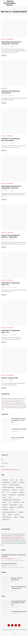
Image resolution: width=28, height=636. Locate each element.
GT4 (8, 492)
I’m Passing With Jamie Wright (18, 429)
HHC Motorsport (12, 494)
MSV (21, 504)
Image (10, 497)
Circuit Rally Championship (8, 487)
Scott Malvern (21, 512)
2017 (12, 480)
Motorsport (5, 504)
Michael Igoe (16, 502)
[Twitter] (12, 625)
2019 (17, 480)
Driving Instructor (6, 489)
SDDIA (4, 514)
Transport (22, 517)
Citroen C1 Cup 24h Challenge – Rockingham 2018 (18, 587)
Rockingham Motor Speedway (9, 512)
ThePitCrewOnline (5, 403)
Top (14, 633)
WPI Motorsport (6, 519)
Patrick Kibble (20, 507)
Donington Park (19, 487)
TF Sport (15, 517)
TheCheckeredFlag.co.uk (17, 401)
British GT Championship (7, 39)
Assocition (14, 482)
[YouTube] (19, 625)
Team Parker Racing (7, 517)
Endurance (14, 489)
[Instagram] (16, 625)
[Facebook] (9, 625)
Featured (21, 489)
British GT (5, 484)
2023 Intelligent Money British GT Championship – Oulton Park (18, 420)
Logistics (4, 502)
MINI (23, 502)
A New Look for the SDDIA (17, 437)
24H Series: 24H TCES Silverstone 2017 (16, 578)
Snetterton (16, 514)
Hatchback (21, 492)
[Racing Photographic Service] (10, 3)
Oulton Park (12, 507)
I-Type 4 (4, 497)
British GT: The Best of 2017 (9, 378)
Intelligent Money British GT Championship (11, 499)
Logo (10, 502)
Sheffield (10, 514)
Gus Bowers (14, 492)
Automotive (4, 88)
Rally (12, 509)
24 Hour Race (5, 480)
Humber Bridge (21, 494)
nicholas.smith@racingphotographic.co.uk (10, 469)
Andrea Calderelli (6, 482)
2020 (22, 480)
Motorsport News (13, 504)
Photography (5, 509)
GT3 (3, 492)
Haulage (4, 494)
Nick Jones (5, 507)
